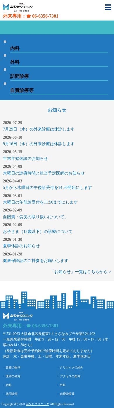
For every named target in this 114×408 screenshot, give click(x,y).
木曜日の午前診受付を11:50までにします (40, 202)
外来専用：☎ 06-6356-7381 (30, 15)
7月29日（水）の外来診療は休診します (39, 129)
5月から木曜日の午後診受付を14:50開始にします (47, 187)
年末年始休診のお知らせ (25, 158)
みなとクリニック (37, 404)
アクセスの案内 (70, 376)
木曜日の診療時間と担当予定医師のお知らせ (44, 173)
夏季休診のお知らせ (21, 246)
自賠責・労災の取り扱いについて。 (35, 217)
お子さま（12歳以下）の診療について (37, 231)
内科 (9, 385)
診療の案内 (13, 367)
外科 (63, 385)
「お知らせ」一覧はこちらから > (80, 272)
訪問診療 (12, 393)
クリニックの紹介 (71, 367)
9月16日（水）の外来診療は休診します (39, 144)
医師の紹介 (13, 376)
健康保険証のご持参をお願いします (35, 260)
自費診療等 (67, 393)
